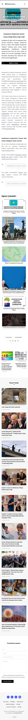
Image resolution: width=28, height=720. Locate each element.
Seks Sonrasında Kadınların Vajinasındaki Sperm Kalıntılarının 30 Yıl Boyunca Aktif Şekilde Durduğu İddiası (13, 626)
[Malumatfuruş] (10, 4)
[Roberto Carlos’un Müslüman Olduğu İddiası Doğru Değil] (14, 477)
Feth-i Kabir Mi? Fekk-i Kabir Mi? (11, 407)
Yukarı (14, 717)
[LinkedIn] (15, 341)
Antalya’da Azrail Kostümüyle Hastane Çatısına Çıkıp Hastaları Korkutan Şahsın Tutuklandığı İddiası (13, 461)
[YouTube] (20, 697)
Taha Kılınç (9, 337)
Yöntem (18, 704)
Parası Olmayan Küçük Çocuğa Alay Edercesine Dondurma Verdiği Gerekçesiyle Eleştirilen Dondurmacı (12, 544)
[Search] (24, 4)
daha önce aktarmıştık (17, 81)
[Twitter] (13, 341)
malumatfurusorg (7, 25)
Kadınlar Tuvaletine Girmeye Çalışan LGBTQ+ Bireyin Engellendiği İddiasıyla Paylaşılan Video (13, 515)
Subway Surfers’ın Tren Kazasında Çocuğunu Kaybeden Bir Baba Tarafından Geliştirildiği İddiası (7, 366)
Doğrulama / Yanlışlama (14, 12)
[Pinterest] (18, 341)
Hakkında (12, 701)
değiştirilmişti (5, 113)
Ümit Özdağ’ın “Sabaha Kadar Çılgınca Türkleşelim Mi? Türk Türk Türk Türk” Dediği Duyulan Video (13, 572)
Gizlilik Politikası (11, 706)
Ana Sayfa (6, 701)
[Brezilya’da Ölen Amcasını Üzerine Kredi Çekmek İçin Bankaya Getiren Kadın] (14, 587)
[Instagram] (16, 697)
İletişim (19, 706)
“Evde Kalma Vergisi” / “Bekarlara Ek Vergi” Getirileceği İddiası (20, 365)
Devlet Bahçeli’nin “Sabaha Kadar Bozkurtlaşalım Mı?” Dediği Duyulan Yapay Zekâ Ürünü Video (14, 433)
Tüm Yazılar (20, 701)
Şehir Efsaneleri (10, 704)
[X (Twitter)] (12, 697)
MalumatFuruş (18, 713)
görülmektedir (11, 129)
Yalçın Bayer (18, 337)
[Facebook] (10, 341)
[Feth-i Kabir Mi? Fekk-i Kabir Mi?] (14, 396)
